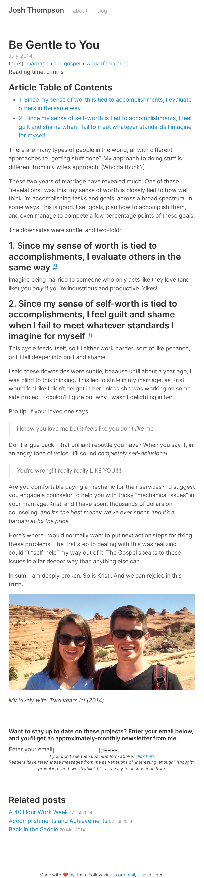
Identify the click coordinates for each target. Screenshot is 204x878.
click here (145, 756)
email (129, 874)
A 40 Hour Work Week (50, 812)
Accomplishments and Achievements (70, 820)
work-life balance (107, 63)
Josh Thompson (36, 10)
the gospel (67, 63)
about (80, 10)
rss (114, 874)
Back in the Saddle (47, 829)
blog (101, 10)
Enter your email (30, 749)
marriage (38, 63)
